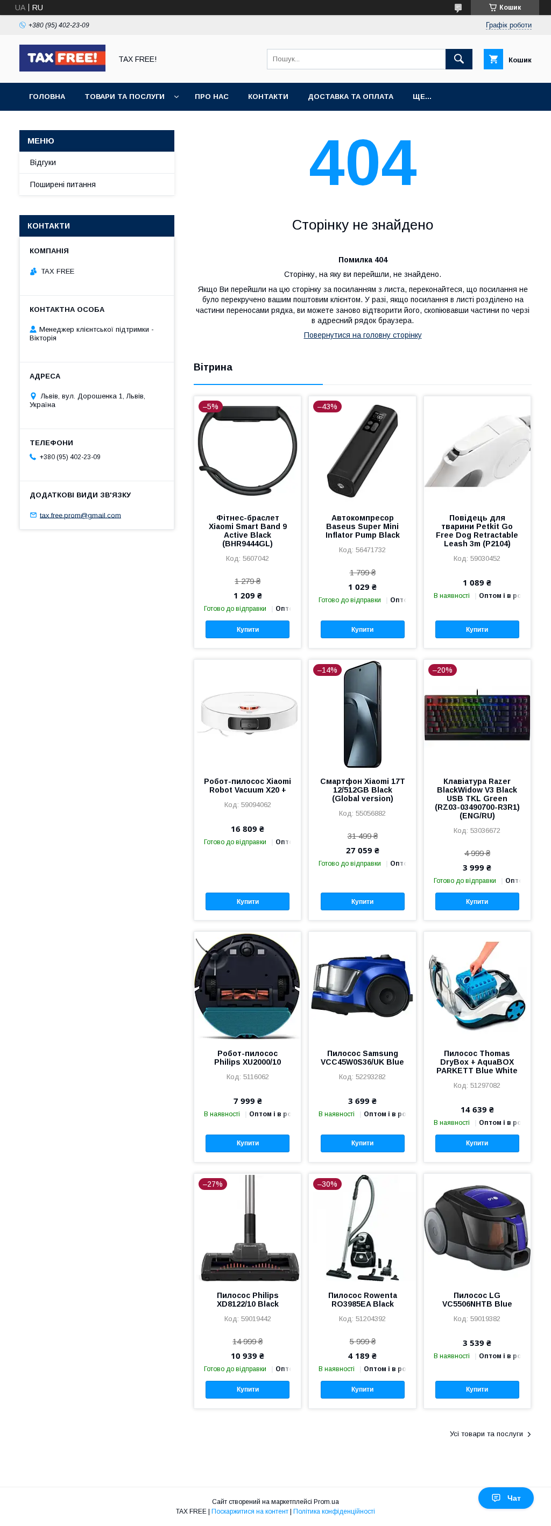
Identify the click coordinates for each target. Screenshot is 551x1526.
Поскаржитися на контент (249, 1511)
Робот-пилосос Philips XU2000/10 (247, 1057)
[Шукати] (459, 59)
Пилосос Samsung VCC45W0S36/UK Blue (362, 1057)
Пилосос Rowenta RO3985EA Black (362, 1299)
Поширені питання (63, 184)
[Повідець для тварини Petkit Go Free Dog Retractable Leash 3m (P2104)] (477, 450)
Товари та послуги (124, 96)
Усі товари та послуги (486, 1434)
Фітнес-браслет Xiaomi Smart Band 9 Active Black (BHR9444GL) (248, 531)
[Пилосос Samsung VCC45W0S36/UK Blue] (362, 985)
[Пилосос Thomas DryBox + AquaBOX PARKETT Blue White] (477, 985)
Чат (514, 1498)
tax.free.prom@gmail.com (80, 515)
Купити (248, 629)
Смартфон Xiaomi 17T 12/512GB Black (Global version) (362, 790)
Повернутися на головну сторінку (363, 335)
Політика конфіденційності (334, 1511)
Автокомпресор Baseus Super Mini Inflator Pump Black (363, 526)
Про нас (212, 96)
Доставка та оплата (350, 96)
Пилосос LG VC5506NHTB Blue (477, 1299)
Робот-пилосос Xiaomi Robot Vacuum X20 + (247, 785)
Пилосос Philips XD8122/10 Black (248, 1299)
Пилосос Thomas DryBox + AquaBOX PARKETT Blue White (477, 1062)
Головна (47, 96)
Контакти (268, 96)
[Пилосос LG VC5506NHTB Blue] (477, 1227)
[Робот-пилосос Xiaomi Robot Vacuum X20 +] (247, 713)
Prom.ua (326, 1502)
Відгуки (43, 162)
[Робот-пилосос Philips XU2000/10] (247, 985)
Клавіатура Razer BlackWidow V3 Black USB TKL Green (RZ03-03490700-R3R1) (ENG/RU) (477, 798)
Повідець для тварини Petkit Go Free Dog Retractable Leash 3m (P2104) (477, 531)
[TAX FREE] (62, 69)
